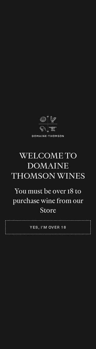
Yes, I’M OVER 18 (48, 227)
